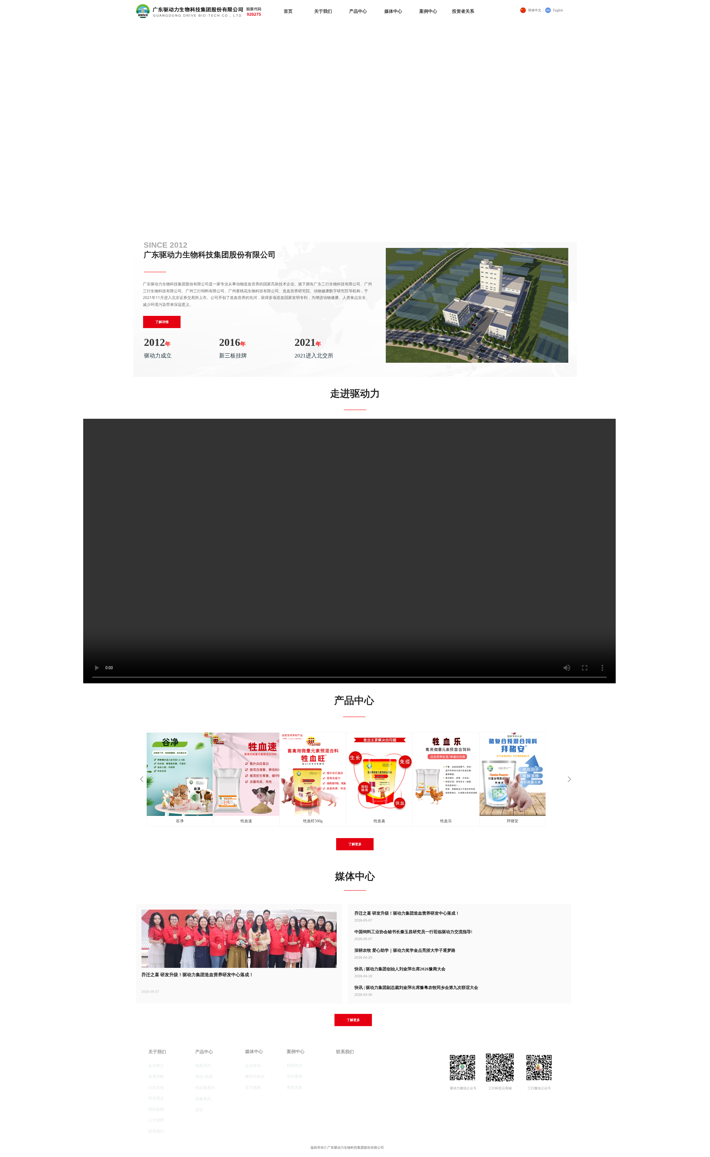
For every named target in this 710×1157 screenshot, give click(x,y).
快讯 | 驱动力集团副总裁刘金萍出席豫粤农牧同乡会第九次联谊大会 (416, 987)
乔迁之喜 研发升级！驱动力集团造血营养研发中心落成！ (407, 913)
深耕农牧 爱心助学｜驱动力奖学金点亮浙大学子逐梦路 (404, 950)
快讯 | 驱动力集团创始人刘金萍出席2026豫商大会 (399, 969)
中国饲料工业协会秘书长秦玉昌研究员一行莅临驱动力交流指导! (413, 932)
